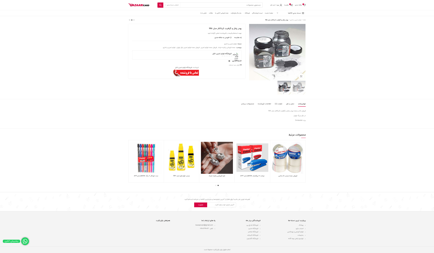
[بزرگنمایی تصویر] (301, 76)
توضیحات (302, 104)
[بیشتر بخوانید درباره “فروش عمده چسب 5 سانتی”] (273, 150)
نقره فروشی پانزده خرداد (217, 176)
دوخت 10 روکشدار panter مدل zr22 (252, 176)
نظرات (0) (278, 104)
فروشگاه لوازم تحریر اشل (183, 67)
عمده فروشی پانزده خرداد (226, 48)
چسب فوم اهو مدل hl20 (181, 176)
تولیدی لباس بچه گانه (295, 239)
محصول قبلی (134, 20)
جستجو (160, 5)
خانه (304, 20)
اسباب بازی (299, 228)
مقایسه (236, 37)
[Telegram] (229, 61)
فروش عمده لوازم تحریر (209, 48)
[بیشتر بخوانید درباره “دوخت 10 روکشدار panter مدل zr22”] (238, 150)
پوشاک (301, 225)
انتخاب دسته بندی (172, 5)
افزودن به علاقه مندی (222, 37)
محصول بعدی (129, 20)
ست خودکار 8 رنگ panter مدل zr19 (146, 176)
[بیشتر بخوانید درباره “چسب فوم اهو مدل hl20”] (167, 150)
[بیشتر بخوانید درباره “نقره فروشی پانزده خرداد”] (202, 150)
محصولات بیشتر (247, 104)
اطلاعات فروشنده (264, 104)
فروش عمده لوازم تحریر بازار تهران (188, 48)
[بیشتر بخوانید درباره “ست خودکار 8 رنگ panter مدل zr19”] (132, 150)
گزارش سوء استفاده (234, 65)
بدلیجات (300, 235)
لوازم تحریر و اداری (295, 20)
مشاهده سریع (273, 155)
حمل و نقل (290, 104)
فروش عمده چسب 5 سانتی (287, 176)
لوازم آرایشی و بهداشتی (295, 232)
